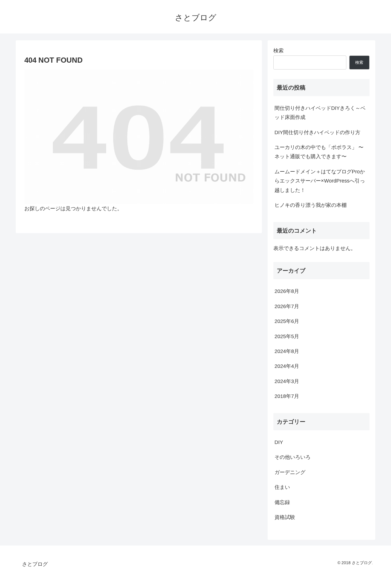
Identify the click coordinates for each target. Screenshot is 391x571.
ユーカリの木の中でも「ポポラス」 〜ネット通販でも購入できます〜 (319, 151)
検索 (278, 50)
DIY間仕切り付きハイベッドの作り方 (317, 132)
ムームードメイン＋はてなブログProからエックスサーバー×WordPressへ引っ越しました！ (320, 181)
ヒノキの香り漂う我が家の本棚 (311, 205)
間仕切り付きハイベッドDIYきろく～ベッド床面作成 (320, 112)
